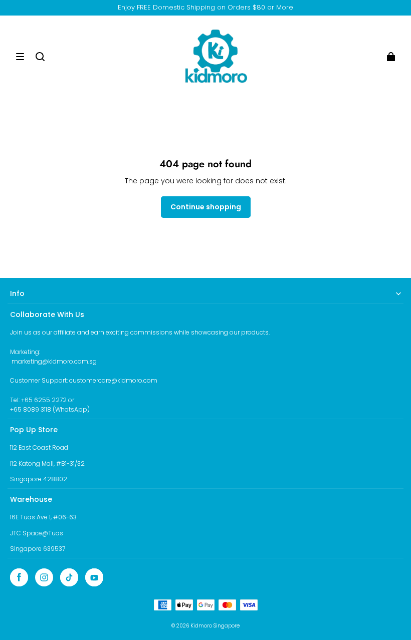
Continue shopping (205, 207)
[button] (20, 57)
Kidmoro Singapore (215, 625)
